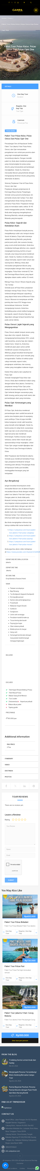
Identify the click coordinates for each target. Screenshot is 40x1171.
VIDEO (7, 765)
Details (8, 86)
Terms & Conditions (10, 1168)
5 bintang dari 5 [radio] (25, 819)
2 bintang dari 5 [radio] (16, 819)
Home (4, 18)
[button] (5, 1165)
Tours (10, 18)
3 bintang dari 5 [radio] (19, 819)
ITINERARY (9, 759)
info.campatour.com (13, 1151)
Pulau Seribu (10, 131)
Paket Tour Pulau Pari (14, 966)
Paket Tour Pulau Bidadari (16, 922)
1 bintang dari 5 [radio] (13, 819)
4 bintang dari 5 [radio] (22, 819)
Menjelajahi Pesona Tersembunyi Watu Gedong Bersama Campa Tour (22, 1075)
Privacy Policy (31, 1168)
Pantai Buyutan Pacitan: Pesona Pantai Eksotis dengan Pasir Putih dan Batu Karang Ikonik (23, 1090)
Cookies (22, 1168)
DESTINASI (9, 771)
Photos (8, 777)
